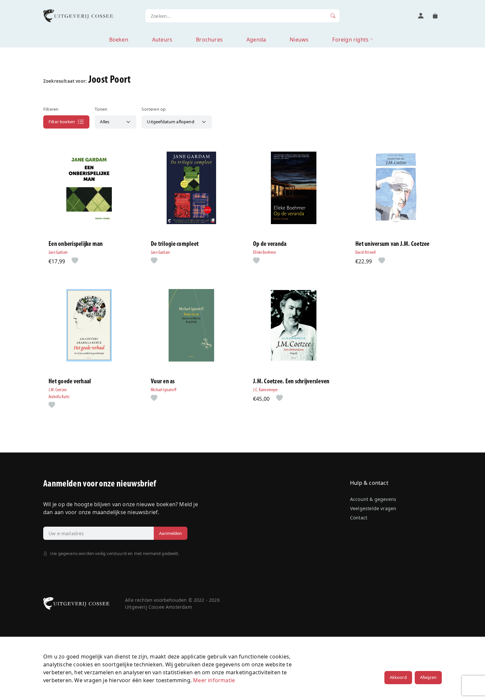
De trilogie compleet (175, 244)
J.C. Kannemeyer (265, 390)
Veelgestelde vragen (373, 508)
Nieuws (299, 39)
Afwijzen (428, 677)
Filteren (50, 109)
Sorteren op (154, 109)
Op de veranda (269, 244)
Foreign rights (350, 39)
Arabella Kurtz (58, 396)
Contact (358, 517)
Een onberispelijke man (75, 244)
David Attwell (365, 252)
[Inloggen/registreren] (420, 16)
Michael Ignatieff (163, 390)
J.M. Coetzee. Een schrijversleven (291, 381)
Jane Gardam (58, 252)
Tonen (101, 109)
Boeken (118, 39)
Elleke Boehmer (264, 252)
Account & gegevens (373, 499)
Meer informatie (214, 680)
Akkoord (398, 677)
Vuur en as (163, 381)
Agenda (256, 39)
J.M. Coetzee (57, 390)
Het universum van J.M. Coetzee (392, 244)
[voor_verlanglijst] (73, 261)
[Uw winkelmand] (435, 16)
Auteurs (162, 39)
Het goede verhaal (69, 381)
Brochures (209, 39)
